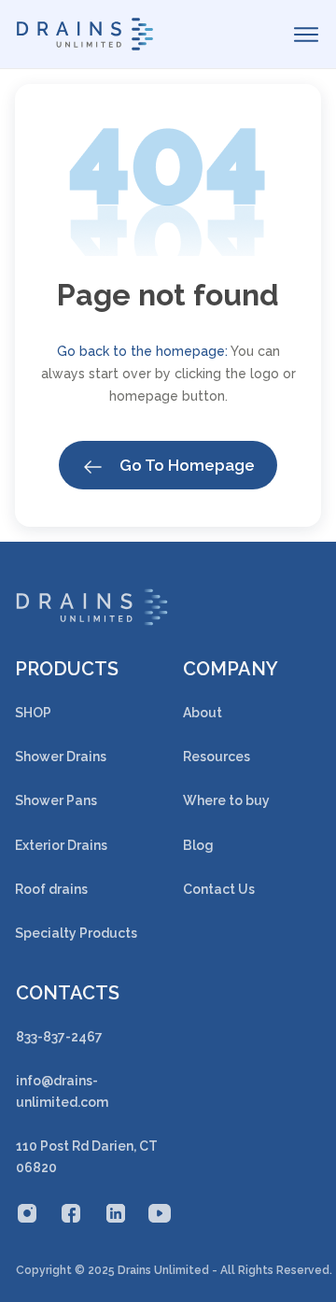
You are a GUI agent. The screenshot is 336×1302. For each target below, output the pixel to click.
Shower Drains (60, 756)
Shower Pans (56, 800)
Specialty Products (76, 933)
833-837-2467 (59, 1036)
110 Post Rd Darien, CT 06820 (87, 1157)
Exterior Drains (61, 845)
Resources (216, 756)
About (202, 712)
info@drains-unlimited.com (62, 1091)
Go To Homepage (185, 465)
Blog (198, 845)
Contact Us (219, 889)
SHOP (33, 712)
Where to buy (226, 800)
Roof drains (51, 889)
